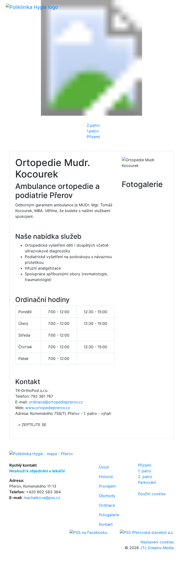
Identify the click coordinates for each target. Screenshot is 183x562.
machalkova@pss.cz (42, 497)
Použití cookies (152, 493)
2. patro (145, 476)
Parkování (147, 482)
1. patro (144, 470)
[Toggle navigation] (170, 7)
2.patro (93, 125)
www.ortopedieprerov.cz (47, 407)
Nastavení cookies (157, 542)
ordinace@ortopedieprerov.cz (56, 402)
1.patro (93, 131)
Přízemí (93, 136)
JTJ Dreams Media (157, 547)
